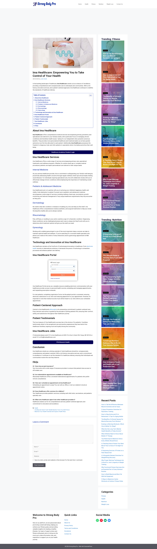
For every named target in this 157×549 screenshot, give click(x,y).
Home (80, 4)
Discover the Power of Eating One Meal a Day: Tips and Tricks (111, 321)
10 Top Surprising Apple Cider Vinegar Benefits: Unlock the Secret (112, 279)
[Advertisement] (78, 20)
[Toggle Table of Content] (90, 95)
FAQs (36, 126)
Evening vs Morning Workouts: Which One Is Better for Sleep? (112, 120)
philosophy (53, 309)
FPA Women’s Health (63, 342)
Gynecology (41, 110)
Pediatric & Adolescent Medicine (47, 104)
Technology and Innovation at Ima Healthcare (49, 112)
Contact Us (120, 4)
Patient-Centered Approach (43, 117)
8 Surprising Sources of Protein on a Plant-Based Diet (112, 236)
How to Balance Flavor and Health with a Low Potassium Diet (111, 364)
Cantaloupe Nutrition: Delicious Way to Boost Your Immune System (111, 343)
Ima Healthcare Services (42, 100)
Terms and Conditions (71, 528)
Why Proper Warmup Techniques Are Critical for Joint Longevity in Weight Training (112, 462)
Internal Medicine (43, 102)
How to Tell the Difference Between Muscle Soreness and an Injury (112, 56)
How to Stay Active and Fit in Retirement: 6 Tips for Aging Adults (112, 77)
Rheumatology (42, 108)
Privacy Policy (68, 525)
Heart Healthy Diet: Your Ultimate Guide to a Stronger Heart (112, 385)
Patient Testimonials (41, 119)
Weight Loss (110, 4)
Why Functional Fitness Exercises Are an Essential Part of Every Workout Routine (112, 469)
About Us (67, 523)
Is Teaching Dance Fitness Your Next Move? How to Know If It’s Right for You (112, 162)
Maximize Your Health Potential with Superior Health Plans (50, 411)
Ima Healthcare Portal (42, 114)
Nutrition (101, 4)
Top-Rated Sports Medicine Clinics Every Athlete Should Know (111, 141)
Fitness (94, 4)
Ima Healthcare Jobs (41, 121)
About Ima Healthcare (42, 98)
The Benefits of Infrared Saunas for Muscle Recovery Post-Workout (112, 98)
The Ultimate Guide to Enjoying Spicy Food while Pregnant (112, 258)
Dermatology (42, 106)
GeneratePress (88, 546)
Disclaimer (67, 531)
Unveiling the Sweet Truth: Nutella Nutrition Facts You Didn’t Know (52, 410)
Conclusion (38, 123)
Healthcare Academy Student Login (63, 152)
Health (86, 4)
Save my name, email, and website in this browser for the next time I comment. (59, 460)
